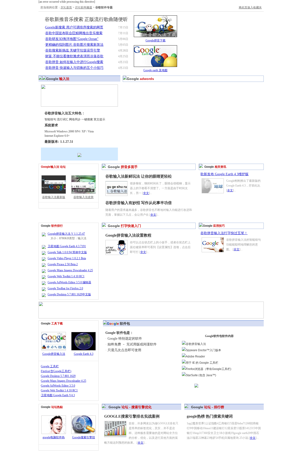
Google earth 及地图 (155, 70)
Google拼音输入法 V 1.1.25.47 (66, 233)
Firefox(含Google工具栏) (56, 371)
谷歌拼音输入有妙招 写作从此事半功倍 (138, 203)
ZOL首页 (66, 7)
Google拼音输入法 (53, 354)
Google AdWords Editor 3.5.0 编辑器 (69, 282)
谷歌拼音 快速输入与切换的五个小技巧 (74, 68)
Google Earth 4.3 (83, 354)
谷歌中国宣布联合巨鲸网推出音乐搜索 (74, 33)
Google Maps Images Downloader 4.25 (70, 270)
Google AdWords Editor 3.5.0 (58, 385)
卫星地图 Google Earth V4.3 (58, 395)
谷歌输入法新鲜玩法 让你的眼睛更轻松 (138, 176)
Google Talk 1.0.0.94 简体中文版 (67, 252)
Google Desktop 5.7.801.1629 (58, 376)
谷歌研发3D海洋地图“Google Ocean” (71, 39)
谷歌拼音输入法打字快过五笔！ (224, 233)
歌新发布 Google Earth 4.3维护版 (224, 174)
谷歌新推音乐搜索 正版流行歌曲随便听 (86, 19)
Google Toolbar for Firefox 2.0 (65, 288)
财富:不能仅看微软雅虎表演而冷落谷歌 (74, 56)
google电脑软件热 (54, 437)
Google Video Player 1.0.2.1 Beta (67, 258)
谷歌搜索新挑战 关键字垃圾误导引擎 (72, 50)
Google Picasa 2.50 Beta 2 (63, 264)
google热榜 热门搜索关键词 (210, 416)
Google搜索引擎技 (83, 437)
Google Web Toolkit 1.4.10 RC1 (66, 276)
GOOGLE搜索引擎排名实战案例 (132, 416)
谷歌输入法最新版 (53, 197)
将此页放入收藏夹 (250, 7)
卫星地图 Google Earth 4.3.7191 (67, 246)
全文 (146, 193)
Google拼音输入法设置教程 (128, 235)
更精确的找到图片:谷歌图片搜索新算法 (74, 44)
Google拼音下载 (156, 40)
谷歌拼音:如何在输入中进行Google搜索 (74, 62)
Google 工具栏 (50, 366)
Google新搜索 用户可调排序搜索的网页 (74, 27)
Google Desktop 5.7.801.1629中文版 (69, 294)
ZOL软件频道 (83, 7)
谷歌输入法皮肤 (83, 197)
